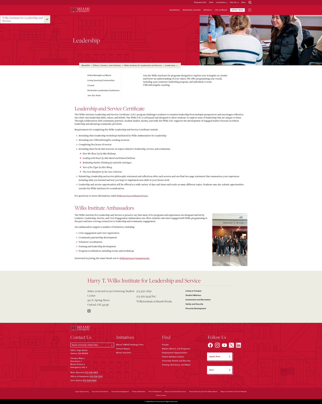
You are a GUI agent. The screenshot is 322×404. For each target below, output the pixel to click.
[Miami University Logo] (80, 10)
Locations (220, 2)
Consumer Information (100, 391)
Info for (233, 2)
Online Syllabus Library (173, 356)
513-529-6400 (90, 380)
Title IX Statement (155, 391)
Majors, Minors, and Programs (176, 348)
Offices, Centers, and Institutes (107, 65)
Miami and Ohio (123, 352)
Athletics (208, 10)
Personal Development (196, 308)
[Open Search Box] (250, 2)
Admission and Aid (191, 10)
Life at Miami (221, 10)
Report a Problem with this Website (234, 391)
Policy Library (161, 395)
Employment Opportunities (174, 352)
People (165, 344)
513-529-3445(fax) (146, 296)
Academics (174, 10)
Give (243, 2)
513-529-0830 (144, 291)
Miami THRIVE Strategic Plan (130, 344)
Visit (211, 2)
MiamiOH (86, 65)
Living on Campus (194, 291)
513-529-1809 (91, 372)
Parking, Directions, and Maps (176, 365)
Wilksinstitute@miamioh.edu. (134, 258)
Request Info (200, 2)
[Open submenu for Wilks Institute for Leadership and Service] (47, 19)
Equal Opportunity (82, 391)
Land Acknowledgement (120, 391)
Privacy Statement (138, 391)
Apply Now (237, 10)
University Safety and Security (176, 361)
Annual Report (123, 348)
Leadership (170, 65)
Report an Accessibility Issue (175, 391)
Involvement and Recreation (198, 299)
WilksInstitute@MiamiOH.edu (132, 195)
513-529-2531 (96, 376)
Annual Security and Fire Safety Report (203, 391)
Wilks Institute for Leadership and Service (22, 19)
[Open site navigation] (250, 10)
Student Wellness (193, 295)
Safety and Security (194, 304)
